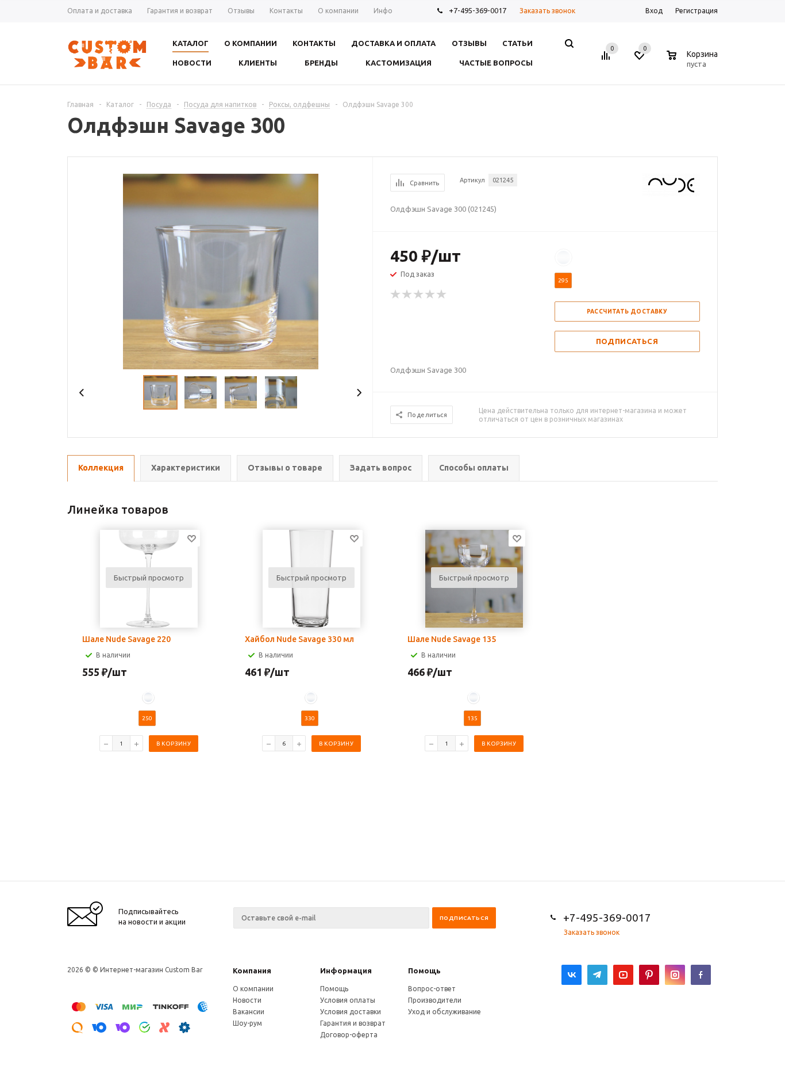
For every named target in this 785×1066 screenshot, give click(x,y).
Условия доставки (350, 1011)
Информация (346, 970)
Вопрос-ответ (432, 988)
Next (359, 392)
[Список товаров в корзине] (693, 62)
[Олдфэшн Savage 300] (220, 270)
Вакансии (248, 1011)
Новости (247, 1000)
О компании (253, 988)
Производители (434, 1000)
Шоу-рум (247, 1023)
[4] (430, 294)
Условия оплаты (347, 1000)
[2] (407, 294)
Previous (82, 392)
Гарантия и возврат (353, 1023)
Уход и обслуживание (444, 1011)
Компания (252, 970)
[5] (442, 294)
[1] (396, 294)
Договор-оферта (349, 1034)
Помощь (424, 970)
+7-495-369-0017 (477, 10)
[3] (419, 294)
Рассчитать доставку (627, 311)
